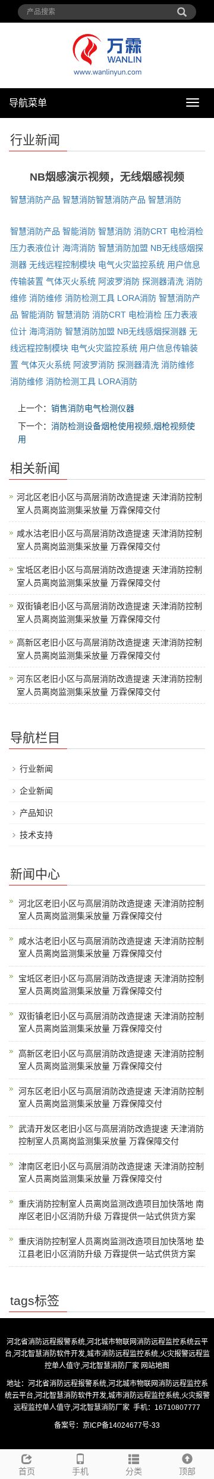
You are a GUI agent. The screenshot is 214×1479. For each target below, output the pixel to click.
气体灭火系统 (71, 281)
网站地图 (155, 1366)
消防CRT (151, 231)
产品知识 (36, 813)
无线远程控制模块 (62, 264)
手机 (80, 1471)
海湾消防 (79, 248)
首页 (26, 1471)
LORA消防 (136, 298)
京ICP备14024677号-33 (121, 1425)
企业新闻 (36, 791)
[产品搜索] (182, 7)
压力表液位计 (35, 248)
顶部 (187, 1471)
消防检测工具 (90, 298)
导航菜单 (28, 103)
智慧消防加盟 (123, 248)
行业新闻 (36, 768)
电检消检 (186, 231)
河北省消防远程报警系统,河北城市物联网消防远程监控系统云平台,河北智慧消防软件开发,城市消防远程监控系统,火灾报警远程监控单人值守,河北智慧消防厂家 (107, 1354)
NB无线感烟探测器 (152, 331)
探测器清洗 (163, 281)
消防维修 (45, 298)
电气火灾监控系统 (131, 264)
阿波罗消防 (119, 281)
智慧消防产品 (35, 199)
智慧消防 (79, 199)
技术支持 (36, 835)
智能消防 (79, 231)
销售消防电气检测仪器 (92, 408)
